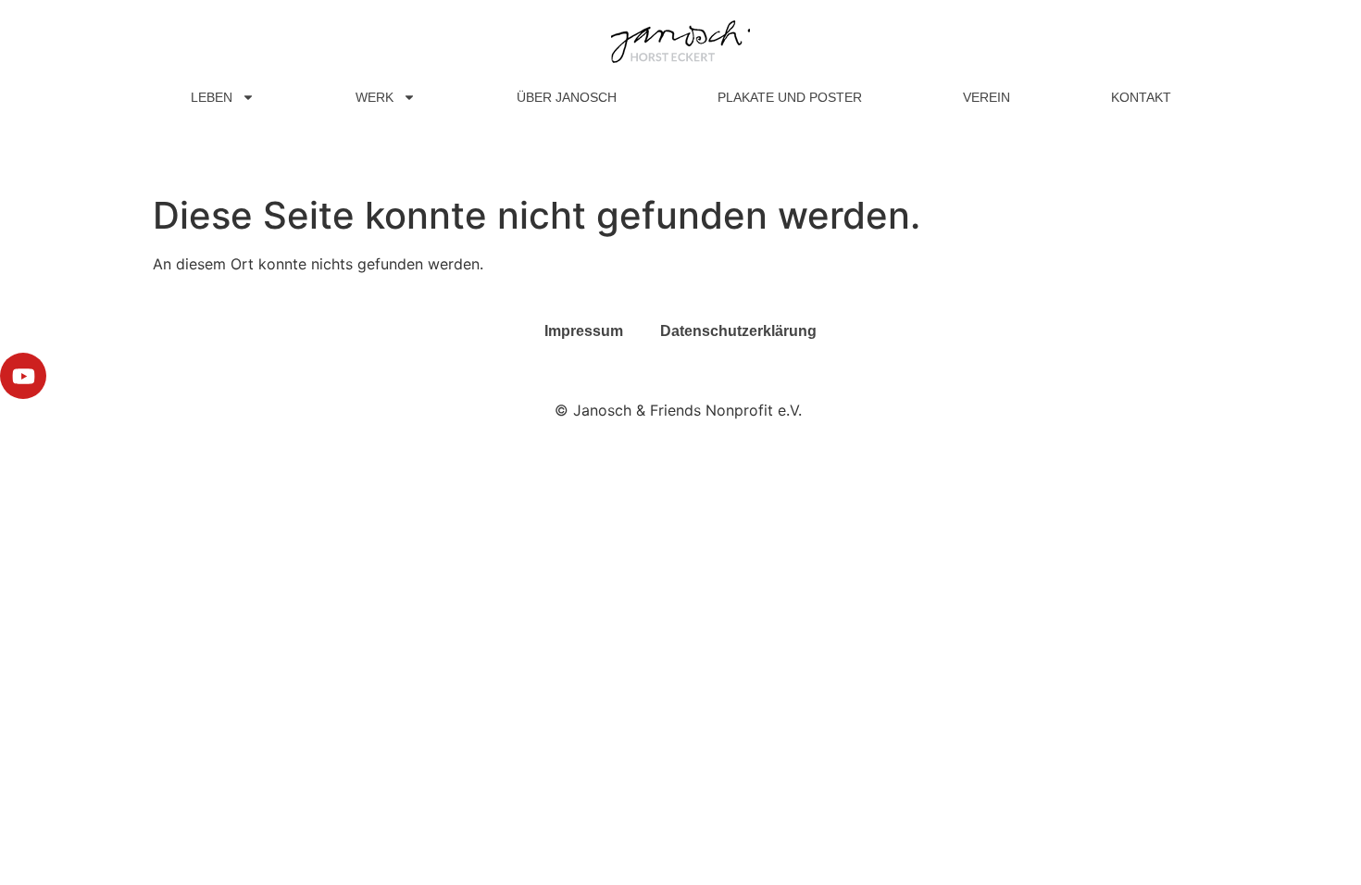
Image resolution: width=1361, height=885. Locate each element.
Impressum (583, 331)
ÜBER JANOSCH (567, 97)
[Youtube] (23, 376)
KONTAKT (1141, 97)
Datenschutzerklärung (738, 331)
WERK (374, 97)
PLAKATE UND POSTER (790, 97)
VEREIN (986, 97)
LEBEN (211, 97)
